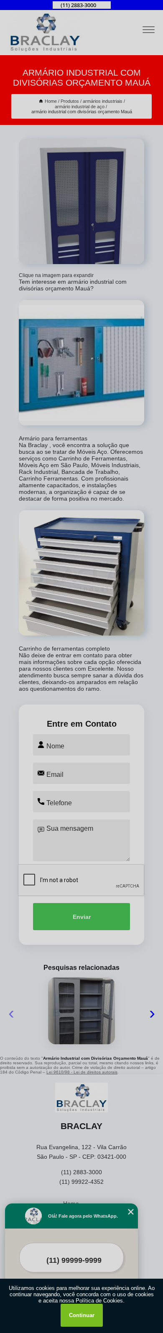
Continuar (81, 1315)
